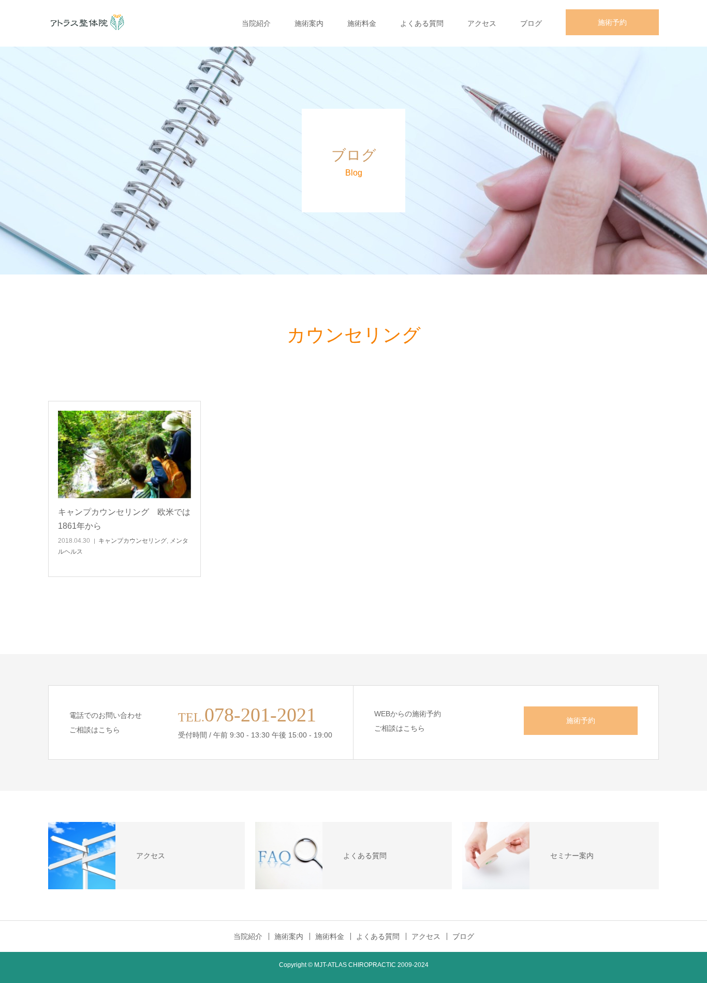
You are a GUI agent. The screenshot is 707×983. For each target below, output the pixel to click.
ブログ (531, 23)
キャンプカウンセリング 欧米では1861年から (124, 519)
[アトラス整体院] (87, 23)
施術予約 (612, 22)
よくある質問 (422, 23)
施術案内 (308, 23)
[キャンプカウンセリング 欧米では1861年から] (124, 454)
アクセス (481, 23)
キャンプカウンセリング (132, 540)
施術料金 (361, 23)
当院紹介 (256, 23)
